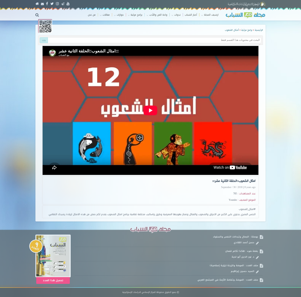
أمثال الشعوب (232, 30)
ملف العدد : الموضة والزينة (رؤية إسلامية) (234, 268)
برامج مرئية (246, 30)
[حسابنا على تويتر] (52, 4)
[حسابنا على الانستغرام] (57, 4)
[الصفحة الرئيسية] (37, 4)
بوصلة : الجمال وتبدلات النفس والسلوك (236, 240)
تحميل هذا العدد (53, 280)
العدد (35, 246)
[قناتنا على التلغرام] (62, 4)
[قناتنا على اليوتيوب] (68, 4)
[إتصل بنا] (42, 4)
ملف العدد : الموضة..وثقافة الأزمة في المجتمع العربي (228, 283)
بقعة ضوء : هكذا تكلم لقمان (242, 254)
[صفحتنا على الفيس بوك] (47, 4)
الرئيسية (259, 30)
